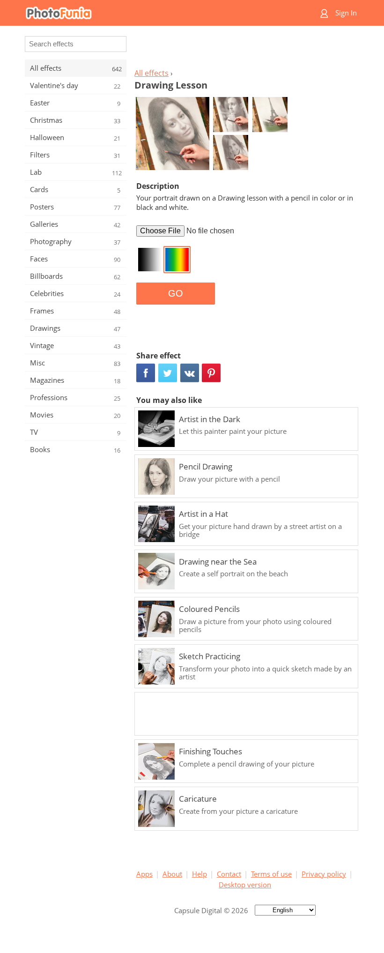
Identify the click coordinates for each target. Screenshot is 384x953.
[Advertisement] (245, 49)
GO (175, 293)
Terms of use (271, 874)
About (172, 874)
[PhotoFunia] (155, 13)
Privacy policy (324, 874)
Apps (144, 874)
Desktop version (245, 884)
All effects (151, 73)
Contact (229, 874)
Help (199, 874)
